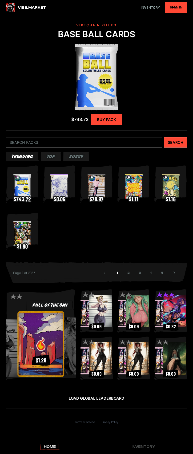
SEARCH (175, 142)
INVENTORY (150, 7)
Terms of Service (85, 422)
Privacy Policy (109, 422)
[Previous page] (105, 273)
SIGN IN (176, 7)
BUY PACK (106, 119)
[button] (40, 344)
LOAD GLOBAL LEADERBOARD (96, 398)
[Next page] (174, 273)
